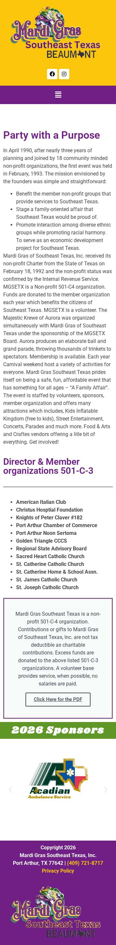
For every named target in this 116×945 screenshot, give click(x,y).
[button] (58, 95)
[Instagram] (64, 74)
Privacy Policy (58, 871)
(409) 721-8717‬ (85, 863)
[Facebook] (52, 74)
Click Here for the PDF (58, 699)
